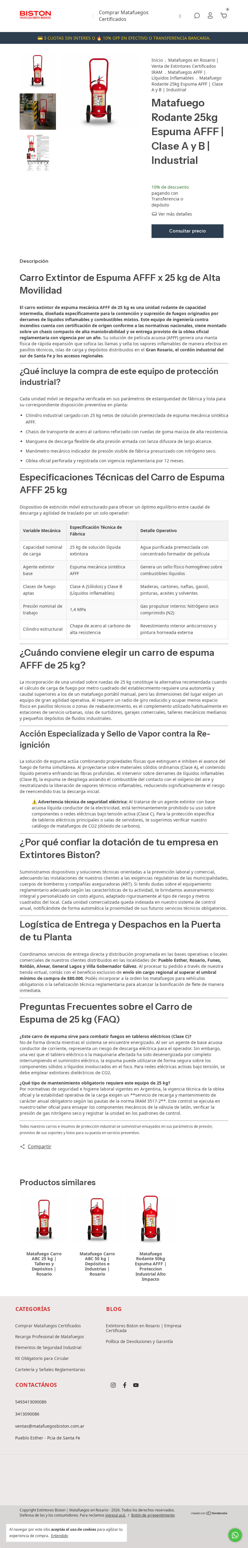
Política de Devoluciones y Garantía (139, 1341)
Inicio (157, 60)
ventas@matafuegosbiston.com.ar (49, 1426)
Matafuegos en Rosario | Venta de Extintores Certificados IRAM (185, 66)
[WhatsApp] (143, 1490)
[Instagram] (105, 1490)
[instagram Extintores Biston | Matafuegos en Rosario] (113, 1385)
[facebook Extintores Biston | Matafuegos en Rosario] (125, 1385)
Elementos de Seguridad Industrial (48, 1347)
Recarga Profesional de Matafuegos (49, 1336)
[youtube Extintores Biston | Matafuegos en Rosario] (136, 1385)
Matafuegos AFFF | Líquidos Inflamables (179, 75)
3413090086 (27, 1414)
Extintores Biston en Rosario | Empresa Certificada (143, 1328)
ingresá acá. (115, 1515)
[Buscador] (197, 16)
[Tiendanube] (209, 1513)
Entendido (59, 1535)
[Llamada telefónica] (124, 1490)
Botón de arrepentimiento (153, 1515)
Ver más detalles (174, 214)
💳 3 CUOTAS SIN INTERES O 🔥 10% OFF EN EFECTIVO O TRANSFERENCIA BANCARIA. (124, 38)
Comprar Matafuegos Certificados (123, 15)
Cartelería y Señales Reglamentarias (50, 1369)
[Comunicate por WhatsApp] (235, 1535)
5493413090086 (31, 1402)
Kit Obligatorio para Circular (42, 1358)
